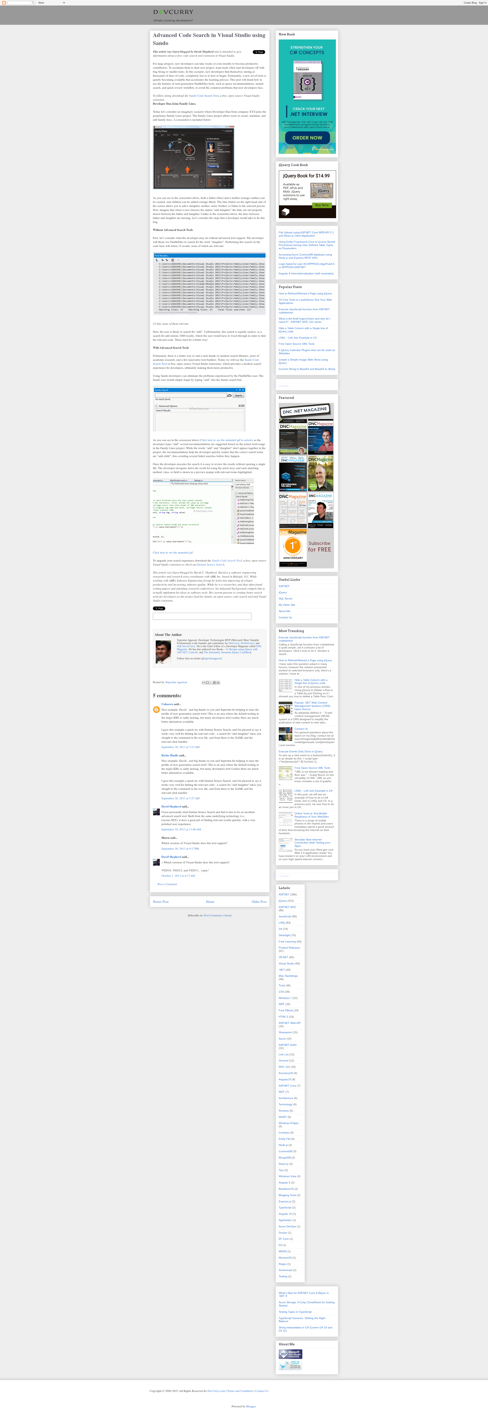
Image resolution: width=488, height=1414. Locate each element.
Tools (282, 985)
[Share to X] (211, 683)
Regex (283, 1263)
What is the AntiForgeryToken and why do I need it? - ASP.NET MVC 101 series (304, 320)
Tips (281, 1170)
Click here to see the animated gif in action (226, 440)
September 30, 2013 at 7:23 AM (180, 747)
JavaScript (285, 916)
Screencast (285, 1270)
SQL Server (286, 598)
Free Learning (287, 941)
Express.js (285, 1201)
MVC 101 (284, 1066)
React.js (283, 1163)
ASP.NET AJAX (288, 1044)
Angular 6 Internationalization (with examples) (306, 273)
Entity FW (284, 1138)
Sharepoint (285, 1032)
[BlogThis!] (207, 683)
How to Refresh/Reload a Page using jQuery (305, 293)
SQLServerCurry (186, 646)
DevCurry (234, 643)
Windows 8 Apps (289, 1123)
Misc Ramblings (288, 975)
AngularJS (285, 1079)
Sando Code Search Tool (203, 95)
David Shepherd (171, 806)
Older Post (259, 901)
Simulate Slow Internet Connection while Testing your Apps (313, 843)
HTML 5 (283, 1016)
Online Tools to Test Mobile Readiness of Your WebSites (312, 815)
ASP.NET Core (287, 1085)
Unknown (167, 704)
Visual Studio (286, 963)
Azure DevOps (287, 1226)
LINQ (282, 922)
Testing (283, 1276)
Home (210, 901)
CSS (281, 991)
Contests (284, 1132)
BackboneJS (286, 1188)
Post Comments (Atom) (218, 915)
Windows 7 (285, 997)
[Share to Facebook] (215, 683)
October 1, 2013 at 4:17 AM (178, 875)
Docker (283, 1232)
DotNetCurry (248, 643)
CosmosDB (285, 1151)
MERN (283, 1251)
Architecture (286, 1098)
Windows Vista (287, 1176)
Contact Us (285, 617)
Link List (284, 1054)
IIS (280, 1245)
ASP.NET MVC (287, 907)
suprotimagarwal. (213, 658)
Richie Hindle (169, 755)
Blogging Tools (287, 1195)
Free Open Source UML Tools (297, 343)
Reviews (284, 1110)
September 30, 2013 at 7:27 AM (180, 798)
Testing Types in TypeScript (295, 1311)
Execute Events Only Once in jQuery (301, 751)
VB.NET (283, 957)
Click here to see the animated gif (173, 552)
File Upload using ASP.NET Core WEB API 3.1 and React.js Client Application (306, 234)
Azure (282, 1038)
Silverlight (284, 935)
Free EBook (286, 1010)
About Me (284, 611)
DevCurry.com (216, 1391)
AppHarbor (285, 1220)
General (283, 1060)
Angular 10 (285, 1213)
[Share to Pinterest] (218, 683)
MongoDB (285, 1157)
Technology (285, 1104)
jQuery (283, 592)
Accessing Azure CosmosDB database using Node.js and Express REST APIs (305, 256)
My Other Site (287, 604)
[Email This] (204, 683)
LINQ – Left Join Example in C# (298, 337)
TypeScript (285, 1207)
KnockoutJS (286, 1073)
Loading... (285, 385)
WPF (282, 1004)
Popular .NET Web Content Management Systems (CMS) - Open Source (313, 706)
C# (280, 928)
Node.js (283, 1144)
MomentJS (285, 1257)
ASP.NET (284, 586)
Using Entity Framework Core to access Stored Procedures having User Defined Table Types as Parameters (307, 245)
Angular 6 (284, 1182)
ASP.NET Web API (290, 1022)
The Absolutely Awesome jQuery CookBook (227, 652)
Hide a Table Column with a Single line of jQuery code (311, 681)
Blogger (251, 1406)
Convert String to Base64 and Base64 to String (307, 368)
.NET (282, 969)
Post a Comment (167, 884)
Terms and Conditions (240, 1391)
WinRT (283, 1116)
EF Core (284, 1238)
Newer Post (161, 901)
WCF (282, 1091)
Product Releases (289, 947)
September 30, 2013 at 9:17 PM (180, 848)
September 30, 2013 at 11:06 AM (181, 829)
